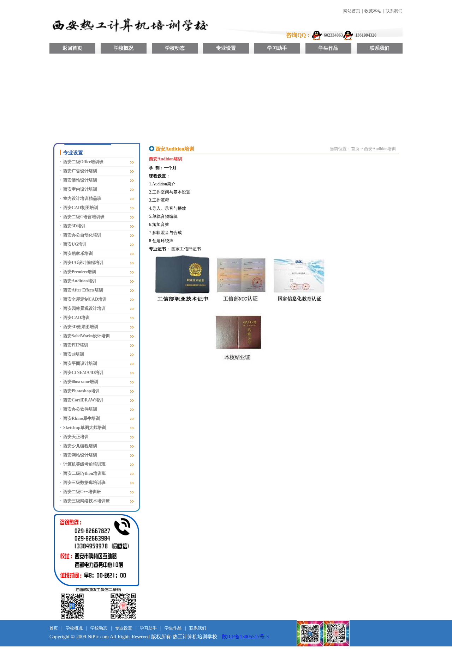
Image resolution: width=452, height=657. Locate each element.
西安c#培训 (73, 354)
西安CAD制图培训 (80, 207)
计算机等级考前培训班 (84, 464)
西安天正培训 (76, 436)
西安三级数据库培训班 (84, 482)
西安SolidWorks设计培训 (86, 335)
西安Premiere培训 (79, 271)
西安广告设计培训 (80, 170)
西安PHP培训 (75, 345)
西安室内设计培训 (80, 189)
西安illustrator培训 (80, 381)
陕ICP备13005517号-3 (245, 636)
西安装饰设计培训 (80, 180)
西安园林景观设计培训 (84, 308)
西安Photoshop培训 (81, 390)
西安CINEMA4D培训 (83, 372)
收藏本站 (372, 10)
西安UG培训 (75, 244)
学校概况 (123, 48)
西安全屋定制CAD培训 (85, 299)
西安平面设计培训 (80, 363)
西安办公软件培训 (80, 409)
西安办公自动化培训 (82, 235)
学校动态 (175, 48)
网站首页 (351, 10)
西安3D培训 (74, 225)
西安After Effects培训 (83, 290)
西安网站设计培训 (80, 455)
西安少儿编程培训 (80, 445)
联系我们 (394, 10)
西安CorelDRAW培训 (83, 400)
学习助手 (277, 48)
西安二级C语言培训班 (84, 216)
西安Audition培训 (79, 280)
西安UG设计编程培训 (83, 262)
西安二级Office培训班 (83, 161)
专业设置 (226, 48)
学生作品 (328, 48)
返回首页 (72, 48)
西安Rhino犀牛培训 (81, 418)
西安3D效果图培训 (80, 326)
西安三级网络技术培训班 (86, 500)
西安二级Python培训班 (84, 473)
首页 (355, 148)
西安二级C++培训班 (82, 491)
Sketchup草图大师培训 (84, 427)
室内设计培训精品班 (82, 198)
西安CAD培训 (76, 317)
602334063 (333, 35)
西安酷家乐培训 (78, 253)
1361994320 (365, 35)
